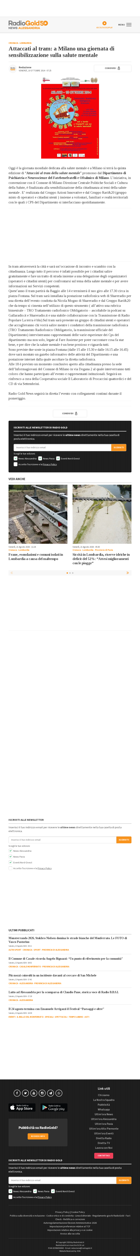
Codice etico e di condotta (60, 1216)
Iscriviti (119, 447)
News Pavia (48, 458)
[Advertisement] (70, 235)
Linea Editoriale (83, 1216)
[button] (128, 572)
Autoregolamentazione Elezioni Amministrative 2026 (70, 1223)
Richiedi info (38, 1136)
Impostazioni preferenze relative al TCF (70, 1226)
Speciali (49, 1017)
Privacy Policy (50, 464)
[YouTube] (33, 1093)
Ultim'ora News (104, 1114)
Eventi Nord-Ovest (70, 458)
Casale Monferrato (30, 966)
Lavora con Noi (103, 1148)
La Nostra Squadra (103, 1100)
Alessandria (26, 983)
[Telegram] (50, 1093)
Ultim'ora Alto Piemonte (103, 1129)
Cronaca (13, 43)
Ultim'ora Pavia (104, 1124)
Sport (37, 949)
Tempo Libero (76, 1017)
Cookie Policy (78, 1212)
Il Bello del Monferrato (30, 1017)
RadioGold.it (78, 1242)
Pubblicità (104, 1105)
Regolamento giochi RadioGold (108, 1216)
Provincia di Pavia (104, 550)
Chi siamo (103, 1095)
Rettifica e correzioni (74, 1219)
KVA (79, 1251)
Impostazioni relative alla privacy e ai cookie (70, 1230)
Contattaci (104, 1155)
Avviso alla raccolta (70, 1233)
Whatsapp (104, 1109)
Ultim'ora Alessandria (103, 1119)
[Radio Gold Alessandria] (28, 24)
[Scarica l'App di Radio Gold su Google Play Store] (54, 1107)
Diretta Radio (104, 1138)
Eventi (12, 1017)
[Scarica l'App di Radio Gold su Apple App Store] (22, 1107)
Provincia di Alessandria (55, 949)
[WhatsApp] (58, 1093)
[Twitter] (25, 1093)
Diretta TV (104, 1143)
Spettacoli (61, 1017)
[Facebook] (17, 1093)
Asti (87, 1017)
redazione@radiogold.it (81, 1248)
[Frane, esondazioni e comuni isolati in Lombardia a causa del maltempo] (38, 514)
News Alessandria (27, 458)
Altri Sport (15, 949)
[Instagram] (42, 1093)
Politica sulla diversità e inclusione (27, 1216)
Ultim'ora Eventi (104, 1133)
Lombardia (26, 43)
